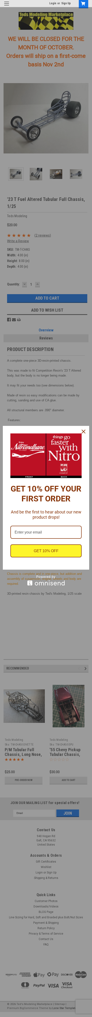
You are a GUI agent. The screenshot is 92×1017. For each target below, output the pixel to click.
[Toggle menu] (6, 6)
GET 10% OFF (46, 551)
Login (52, 3)
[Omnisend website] (46, 580)
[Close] (83, 431)
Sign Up (66, 3)
